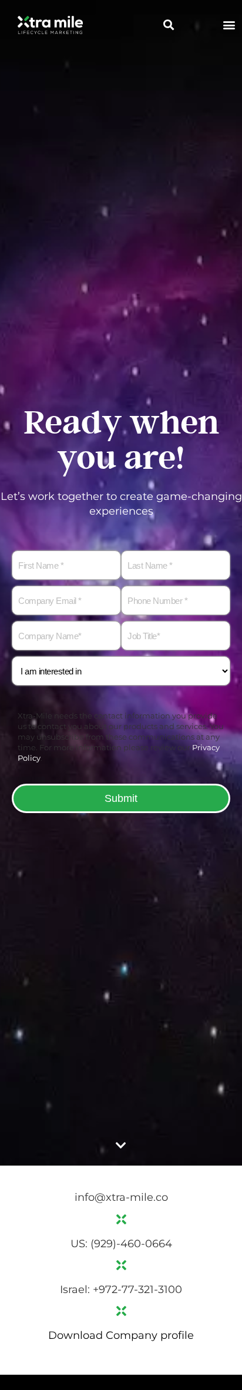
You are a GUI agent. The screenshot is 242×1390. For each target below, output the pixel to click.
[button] (169, 24)
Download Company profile (121, 1335)
